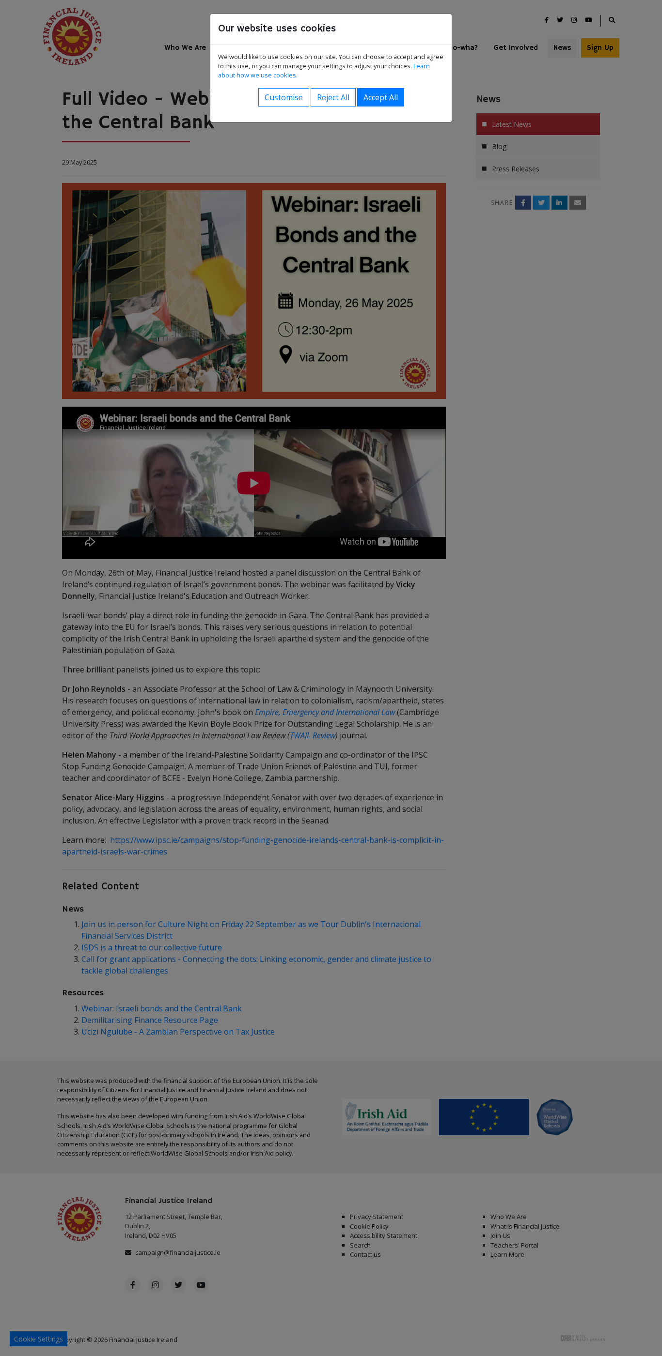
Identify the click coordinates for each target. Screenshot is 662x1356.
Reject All (333, 97)
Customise (284, 97)
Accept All (380, 97)
